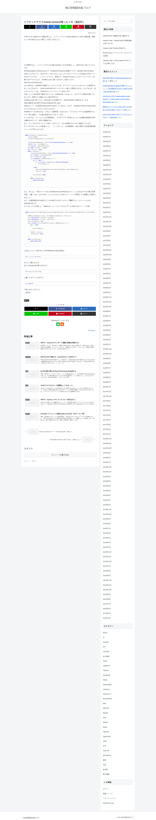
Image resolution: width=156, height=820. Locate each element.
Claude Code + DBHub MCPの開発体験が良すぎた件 (117, 42)
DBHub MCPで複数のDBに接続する (116, 36)
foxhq (125, 110)
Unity (27, 300)
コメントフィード (109, 798)
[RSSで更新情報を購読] (62, 324)
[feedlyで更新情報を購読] (58, 324)
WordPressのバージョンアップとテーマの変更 (117, 54)
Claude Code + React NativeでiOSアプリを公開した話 (117, 62)
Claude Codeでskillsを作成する (114, 48)
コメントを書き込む (60, 455)
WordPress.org (108, 803)
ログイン (106, 789)
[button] (90, 27)
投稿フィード (108, 794)
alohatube (113, 117)
